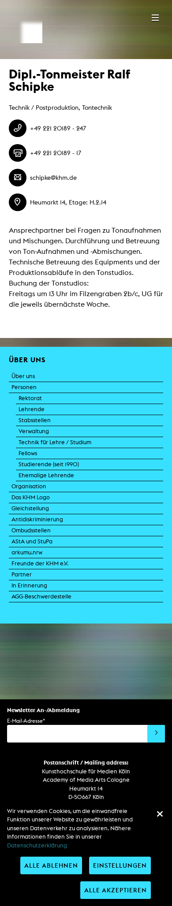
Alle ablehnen (51, 865)
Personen (24, 387)
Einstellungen (120, 865)
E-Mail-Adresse (26, 720)
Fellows (28, 453)
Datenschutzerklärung (37, 845)
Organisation (28, 486)
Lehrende (32, 409)
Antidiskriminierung (37, 519)
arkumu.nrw (26, 552)
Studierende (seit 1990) (49, 464)
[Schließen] (159, 814)
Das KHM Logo (30, 497)
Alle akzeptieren (115, 890)
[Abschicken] (156, 734)
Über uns (23, 376)
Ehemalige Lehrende (46, 475)
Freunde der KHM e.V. (39, 563)
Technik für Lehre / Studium (55, 442)
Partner (21, 574)
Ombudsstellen (31, 530)
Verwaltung (34, 431)
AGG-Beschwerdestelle (41, 596)
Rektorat (30, 398)
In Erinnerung (29, 585)
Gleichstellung (30, 508)
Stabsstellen (35, 420)
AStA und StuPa (31, 541)
